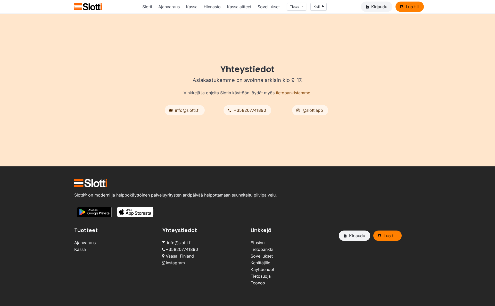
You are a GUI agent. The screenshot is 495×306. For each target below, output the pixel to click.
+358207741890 (181, 249)
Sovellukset (269, 6)
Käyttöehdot (262, 269)
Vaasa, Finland (179, 256)
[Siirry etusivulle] (88, 6)
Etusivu (258, 242)
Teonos (258, 282)
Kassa (191, 6)
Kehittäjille (260, 262)
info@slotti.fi (178, 242)
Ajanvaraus (169, 6)
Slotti (147, 6)
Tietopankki (262, 249)
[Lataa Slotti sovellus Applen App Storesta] (135, 212)
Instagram (174, 262)
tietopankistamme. (293, 92)
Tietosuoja (261, 276)
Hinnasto (212, 6)
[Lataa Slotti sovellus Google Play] (94, 212)
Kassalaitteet (239, 6)
